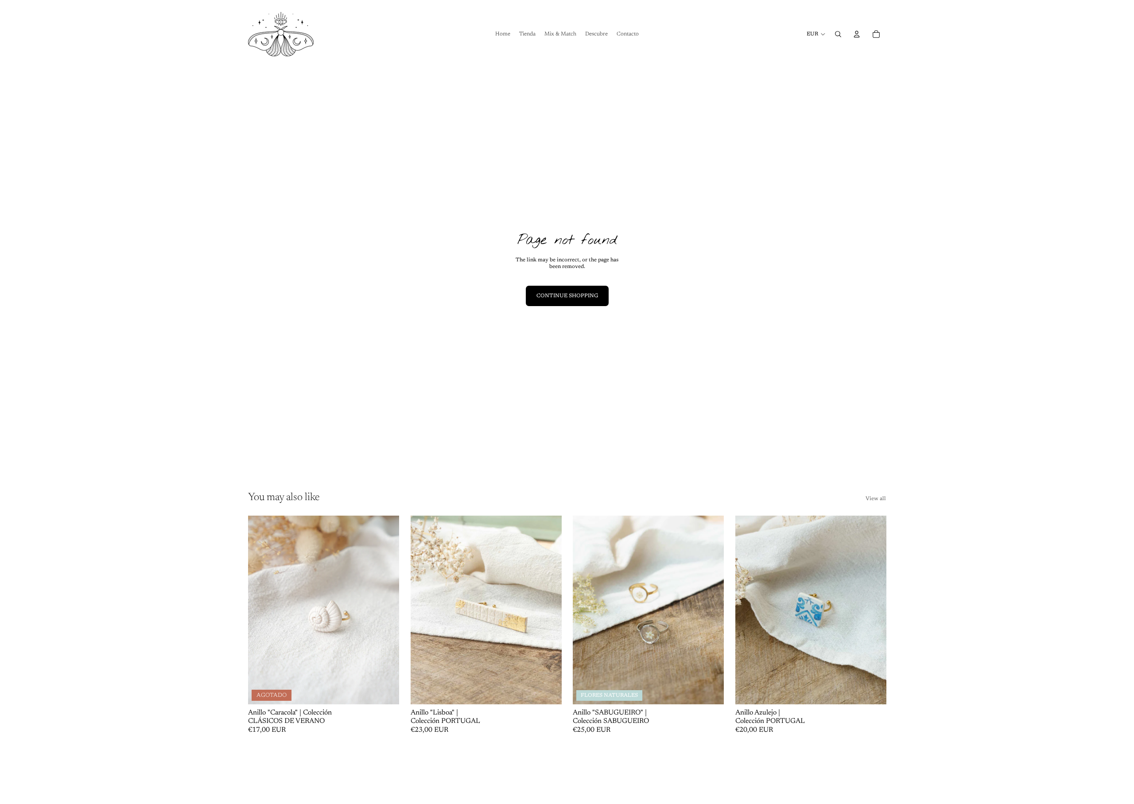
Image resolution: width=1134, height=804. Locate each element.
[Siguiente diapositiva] (386, 610)
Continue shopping (567, 296)
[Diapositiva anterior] (261, 610)
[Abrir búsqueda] (838, 34)
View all (876, 498)
